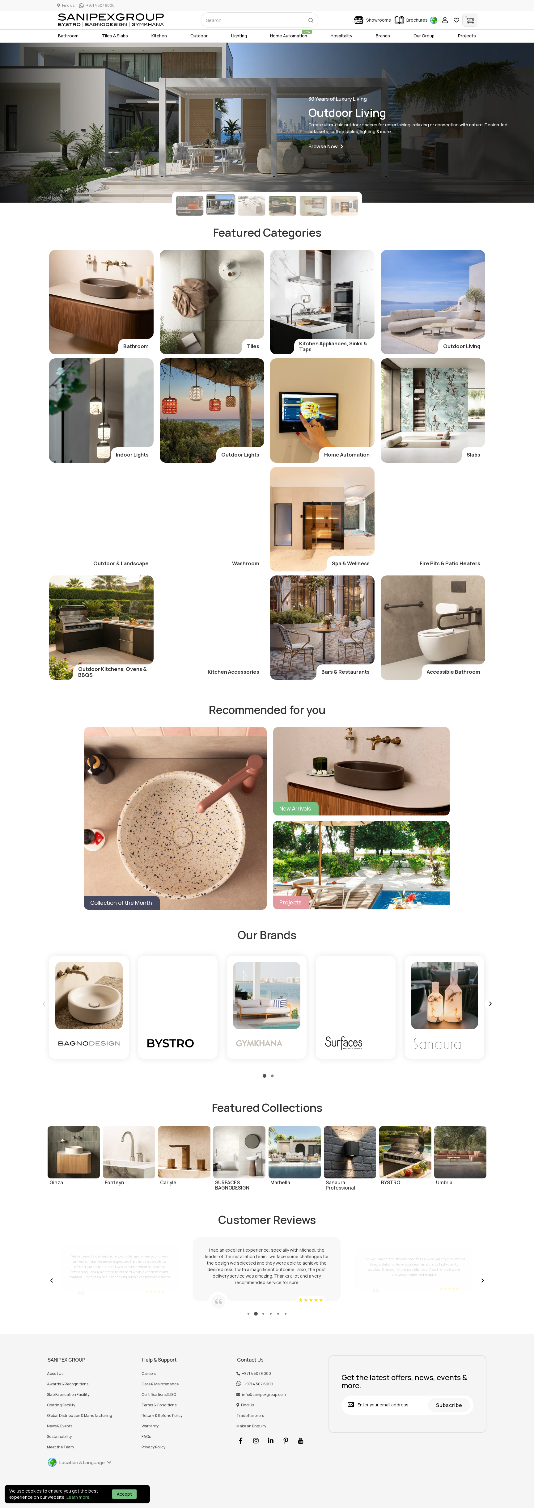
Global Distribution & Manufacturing (79, 1415)
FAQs (146, 1436)
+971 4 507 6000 (256, 1373)
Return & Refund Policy (162, 1415)
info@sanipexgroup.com (264, 1394)
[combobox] (259, 20)
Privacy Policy (153, 1447)
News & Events (59, 1426)
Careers (149, 1373)
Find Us (247, 1405)
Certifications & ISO (159, 1394)
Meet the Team (60, 1447)
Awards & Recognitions (67, 1384)
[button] (325, 146)
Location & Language (82, 1462)
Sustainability (59, 1436)
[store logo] (111, 20)
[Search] (310, 18)
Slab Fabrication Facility (68, 1394)
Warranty (150, 1426)
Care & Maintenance (160, 1384)
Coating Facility (61, 1405)
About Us (55, 1373)
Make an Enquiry (251, 1426)
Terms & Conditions (159, 1405)
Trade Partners (250, 1415)
